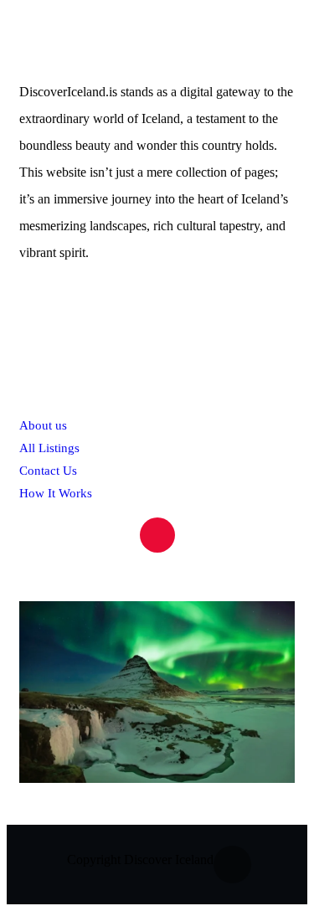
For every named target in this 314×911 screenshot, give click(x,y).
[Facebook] (232, 864)
